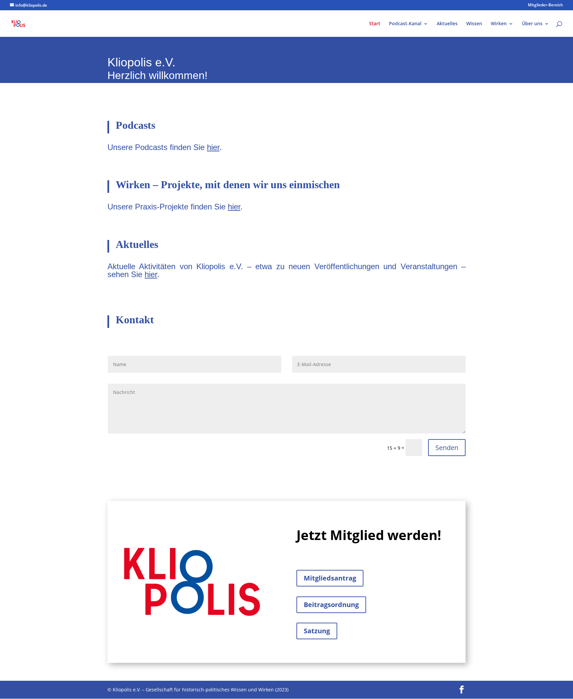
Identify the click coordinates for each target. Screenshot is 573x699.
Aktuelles (447, 24)
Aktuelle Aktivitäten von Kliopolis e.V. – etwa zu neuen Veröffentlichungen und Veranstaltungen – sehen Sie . (286, 270)
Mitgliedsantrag (330, 578)
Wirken (499, 24)
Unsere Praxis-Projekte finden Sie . (175, 206)
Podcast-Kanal (405, 24)
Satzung (317, 630)
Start (374, 24)
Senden (446, 447)
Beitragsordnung (331, 604)
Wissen (474, 24)
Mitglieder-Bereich (545, 5)
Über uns (532, 24)
